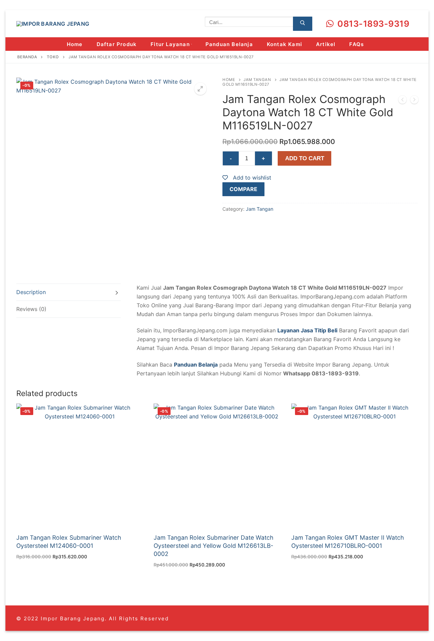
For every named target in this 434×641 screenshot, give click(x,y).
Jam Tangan (257, 79)
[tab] (68, 292)
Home (228, 79)
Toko (53, 57)
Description (31, 292)
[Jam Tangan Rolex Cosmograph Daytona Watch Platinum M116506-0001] (414, 101)
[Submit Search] (302, 24)
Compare (243, 189)
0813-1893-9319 (372, 24)
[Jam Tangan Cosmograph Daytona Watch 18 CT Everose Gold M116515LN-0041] (402, 101)
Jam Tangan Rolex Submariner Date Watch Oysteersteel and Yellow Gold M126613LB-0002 (213, 545)
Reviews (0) (31, 309)
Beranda (27, 57)
